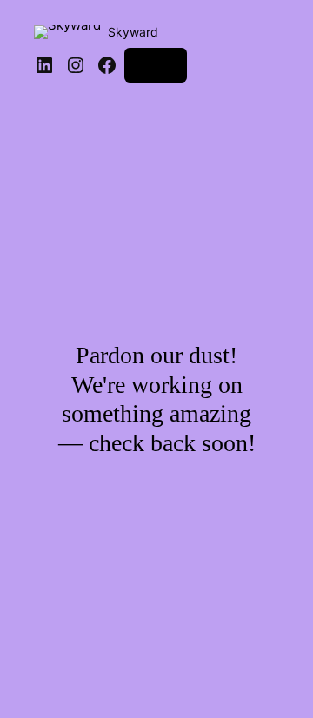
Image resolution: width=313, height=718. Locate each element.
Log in (155, 64)
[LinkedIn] (44, 65)
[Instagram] (75, 65)
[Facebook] (107, 65)
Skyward (133, 31)
